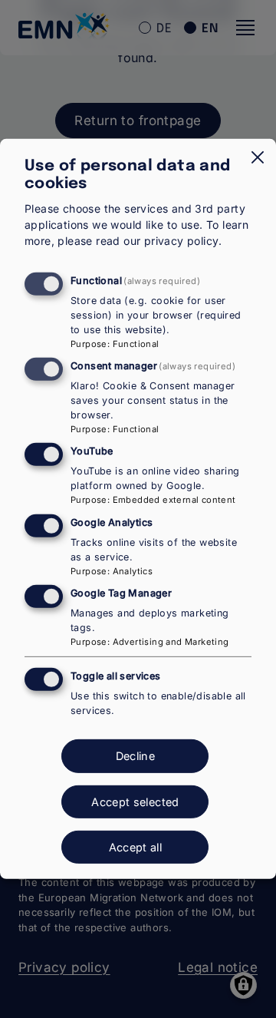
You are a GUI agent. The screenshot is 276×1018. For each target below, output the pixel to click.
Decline (136, 755)
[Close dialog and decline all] (257, 157)
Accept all (136, 847)
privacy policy (181, 240)
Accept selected (135, 801)
